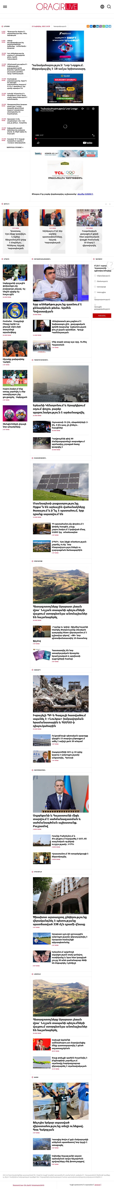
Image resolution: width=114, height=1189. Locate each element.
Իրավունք (38, 871)
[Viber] (100, 26)
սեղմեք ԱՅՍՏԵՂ (85, 194)
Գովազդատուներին (38, 1185)
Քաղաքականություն (42, 259)
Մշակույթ (38, 561)
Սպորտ (6, 259)
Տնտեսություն (40, 458)
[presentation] (106, 204)
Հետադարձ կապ (18, 1185)
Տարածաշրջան (39, 770)
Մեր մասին (27, 1185)
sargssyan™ (98, 1184)
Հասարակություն (59, 26)
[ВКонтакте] (91, 26)
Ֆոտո (36, 1077)
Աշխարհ (37, 670)
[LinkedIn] (97, 26)
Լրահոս (7, 26)
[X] (94, 26)
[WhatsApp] (103, 26)
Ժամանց (37, 974)
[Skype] (106, 26)
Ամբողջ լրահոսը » (15, 147)
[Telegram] (110, 26)
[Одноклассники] (88, 26)
